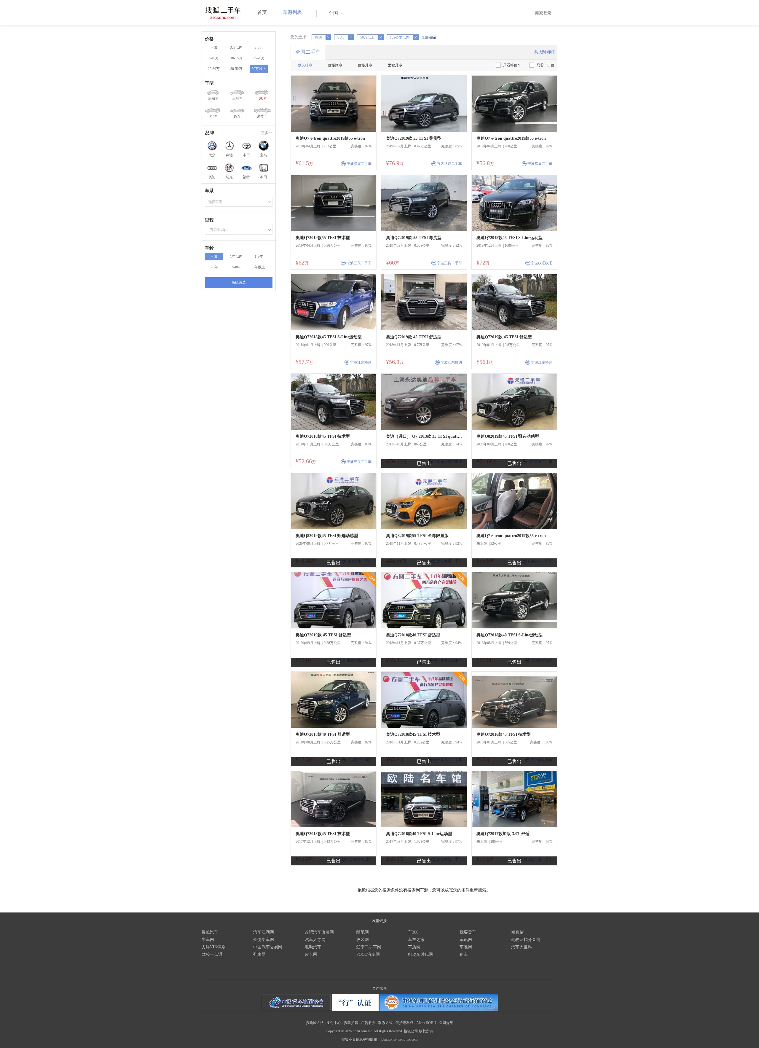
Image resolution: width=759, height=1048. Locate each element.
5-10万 (214, 58)
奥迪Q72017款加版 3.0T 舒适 (503, 834)
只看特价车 (512, 65)
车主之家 (416, 939)
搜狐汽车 (210, 932)
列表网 (259, 954)
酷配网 (362, 932)
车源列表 (292, 12)
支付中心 (334, 1023)
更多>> (266, 133)
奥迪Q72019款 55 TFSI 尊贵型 (413, 138)
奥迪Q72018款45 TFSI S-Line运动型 (509, 237)
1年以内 (236, 256)
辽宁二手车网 (368, 947)
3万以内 (236, 47)
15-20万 (259, 58)
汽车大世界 (521, 947)
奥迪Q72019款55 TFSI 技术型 (323, 237)
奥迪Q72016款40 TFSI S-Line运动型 (419, 834)
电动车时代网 (420, 954)
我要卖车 (468, 932)
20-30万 (214, 69)
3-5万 (259, 47)
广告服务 (368, 1023)
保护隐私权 (404, 1023)
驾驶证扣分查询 (525, 939)
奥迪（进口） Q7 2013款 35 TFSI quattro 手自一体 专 (424, 436)
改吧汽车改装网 (319, 932)
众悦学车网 (263, 939)
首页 (262, 12)
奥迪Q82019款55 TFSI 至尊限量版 (417, 535)
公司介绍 (446, 1023)
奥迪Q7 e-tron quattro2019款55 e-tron (330, 138)
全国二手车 (307, 52)
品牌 (209, 132)
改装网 (362, 939)
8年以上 (259, 267)
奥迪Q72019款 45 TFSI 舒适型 (413, 337)
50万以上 (259, 69)
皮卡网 (311, 954)
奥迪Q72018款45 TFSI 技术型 (323, 436)
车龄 (209, 248)
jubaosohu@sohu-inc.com (399, 1039)
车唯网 (466, 947)
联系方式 (385, 1023)
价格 (209, 38)
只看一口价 (545, 65)
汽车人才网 (315, 939)
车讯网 (466, 939)
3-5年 (214, 267)
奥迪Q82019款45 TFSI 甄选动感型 (507, 436)
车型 (209, 83)
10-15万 (236, 58)
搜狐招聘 (351, 1023)
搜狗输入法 (315, 1023)
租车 (464, 954)
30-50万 (236, 69)
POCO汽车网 (368, 954)
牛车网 (208, 939)
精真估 (517, 932)
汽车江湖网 (263, 932)
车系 (209, 190)
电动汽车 (313, 947)
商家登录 (543, 13)
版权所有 (426, 1031)
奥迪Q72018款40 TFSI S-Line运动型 (509, 635)
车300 (413, 932)
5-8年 (236, 267)
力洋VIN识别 (214, 947)
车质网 (414, 947)
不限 (213, 47)
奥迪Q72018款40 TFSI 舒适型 (413, 635)
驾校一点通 (212, 954)
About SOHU (426, 1023)
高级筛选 (239, 282)
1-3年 (259, 256)
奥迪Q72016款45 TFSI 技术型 (503, 734)
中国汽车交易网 (267, 947)
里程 (209, 220)
